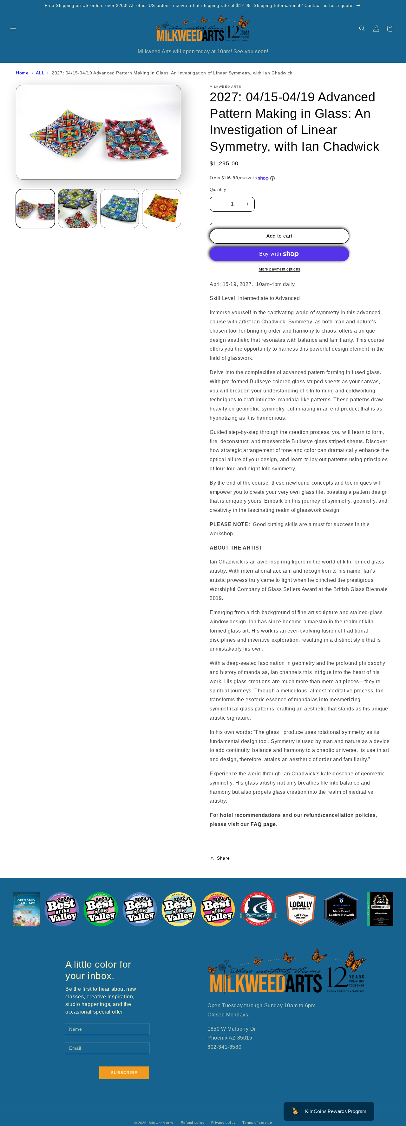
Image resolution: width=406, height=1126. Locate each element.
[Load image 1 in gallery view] (35, 208)
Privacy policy (223, 1122)
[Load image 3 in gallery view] (119, 208)
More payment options (279, 269)
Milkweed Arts (161, 1123)
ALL (40, 72)
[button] (13, 28)
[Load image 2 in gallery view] (77, 208)
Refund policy (193, 1122)
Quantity (218, 189)
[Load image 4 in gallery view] (161, 208)
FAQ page (263, 824)
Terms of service (257, 1122)
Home (22, 72)
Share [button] (223, 858)
